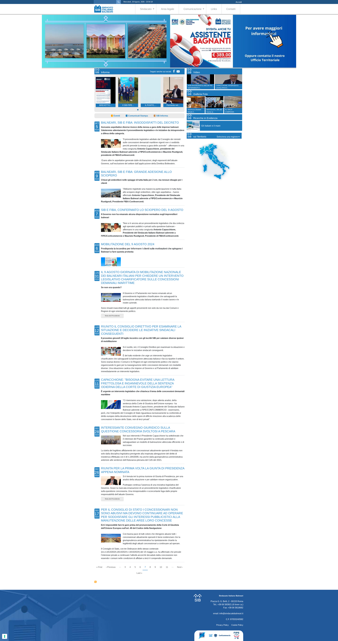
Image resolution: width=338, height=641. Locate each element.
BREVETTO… (105, 105)
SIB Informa (162, 116)
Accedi (239, 2)
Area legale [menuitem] (167, 9)
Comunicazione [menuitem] (190, 11)
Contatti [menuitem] (230, 9)
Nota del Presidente (112, 316)
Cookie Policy (237, 625)
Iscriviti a (95, 582)
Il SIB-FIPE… (128, 105)
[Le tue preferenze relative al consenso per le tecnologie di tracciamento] (4, 636)
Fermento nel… (173, 105)
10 (161, 567)
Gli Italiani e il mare (210, 126)
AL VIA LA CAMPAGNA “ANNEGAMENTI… (232, 112)
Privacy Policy (222, 625)
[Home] (105, 9)
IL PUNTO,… (150, 105)
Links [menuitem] (214, 9)
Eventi (117, 116)
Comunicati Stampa (138, 116)
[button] (137, 109)
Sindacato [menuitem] (143, 11)
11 (168, 567)
